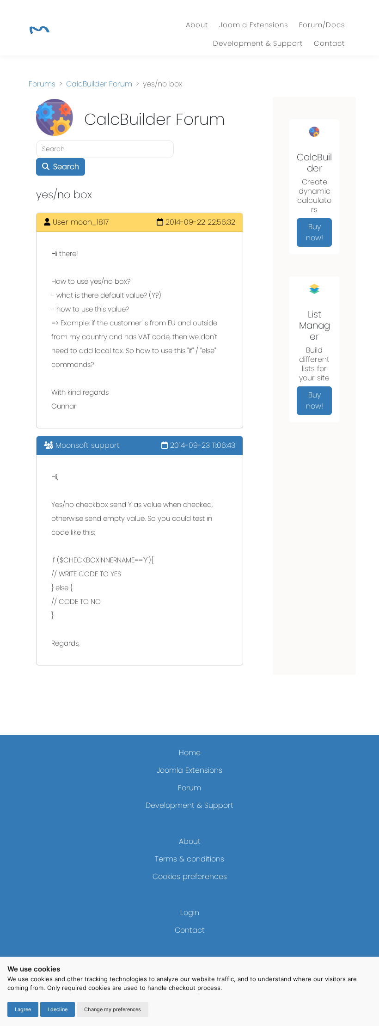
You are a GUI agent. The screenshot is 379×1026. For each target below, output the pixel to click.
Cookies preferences (190, 876)
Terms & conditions (189, 859)
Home (190, 752)
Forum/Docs (322, 25)
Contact (329, 43)
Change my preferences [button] (112, 1009)
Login (189, 912)
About (197, 25)
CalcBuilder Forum (99, 84)
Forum (189, 787)
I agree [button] (23, 1009)
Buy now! (314, 232)
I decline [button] (57, 1009)
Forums (42, 84)
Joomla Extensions (253, 25)
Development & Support (258, 43)
